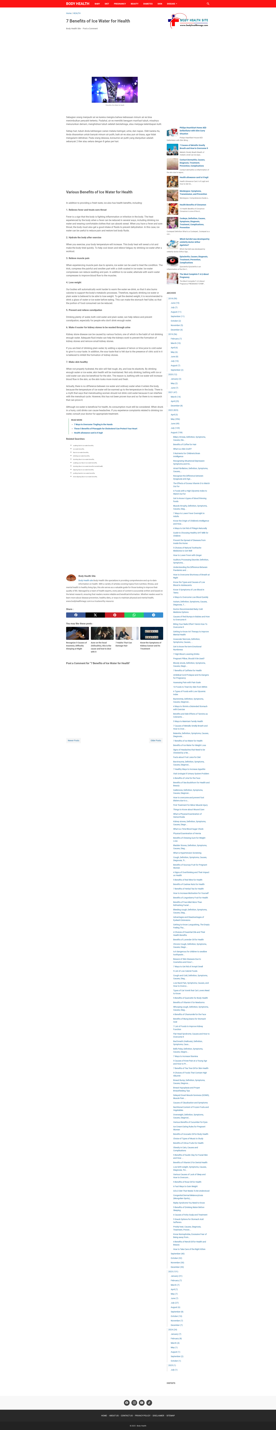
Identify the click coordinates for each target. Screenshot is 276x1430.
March (176, 343)
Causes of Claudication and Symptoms (190, 1103)
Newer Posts (73, 740)
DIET (107, 4)
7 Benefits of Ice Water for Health (188, 741)
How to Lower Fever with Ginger (187, 555)
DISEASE (171, 4)
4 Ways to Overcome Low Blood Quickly (190, 597)
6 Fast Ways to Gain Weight (185, 1186)
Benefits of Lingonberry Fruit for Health (190, 898)
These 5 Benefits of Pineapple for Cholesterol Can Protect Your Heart (105, 428)
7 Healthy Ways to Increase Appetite (189, 769)
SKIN (160, 4)
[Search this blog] (208, 3)
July (174, 307)
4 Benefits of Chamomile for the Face (189, 1014)
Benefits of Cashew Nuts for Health (189, 884)
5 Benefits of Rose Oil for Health (187, 1182)
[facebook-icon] (127, 1403)
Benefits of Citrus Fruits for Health (188, 1143)
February (176, 339)
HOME (104, 1415)
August (176, 312)
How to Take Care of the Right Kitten (189, 1249)
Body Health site (85, 580)
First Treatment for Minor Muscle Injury (190, 805)
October (176, 321)
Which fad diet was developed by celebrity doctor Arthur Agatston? (194, 242)
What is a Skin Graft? (182, 449)
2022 (173, 410)
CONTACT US (127, 1415)
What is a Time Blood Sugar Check (188, 829)
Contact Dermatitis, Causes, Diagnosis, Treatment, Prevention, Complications (192, 163)
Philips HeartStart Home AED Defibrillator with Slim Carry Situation (193, 130)
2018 (172, 298)
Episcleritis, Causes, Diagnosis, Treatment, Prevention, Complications (194, 259)
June (175, 303)
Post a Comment (90, 28)
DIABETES (148, 4)
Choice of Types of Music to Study (188, 1138)
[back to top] (270, 1423)
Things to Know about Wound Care (188, 809)
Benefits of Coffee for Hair (184, 444)
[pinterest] (114, 615)
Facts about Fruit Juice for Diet (187, 757)
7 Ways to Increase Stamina (185, 1056)
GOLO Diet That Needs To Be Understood (191, 1191)
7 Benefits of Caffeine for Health (187, 670)
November (177, 325)
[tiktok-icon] (149, 1403)
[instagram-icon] (134, 1403)
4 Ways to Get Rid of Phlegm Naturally (190, 528)
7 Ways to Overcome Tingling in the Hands (93, 424)
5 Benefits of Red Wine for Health (187, 880)
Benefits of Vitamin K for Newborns (189, 1002)
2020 (172, 374)
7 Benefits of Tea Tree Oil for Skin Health (190, 1068)
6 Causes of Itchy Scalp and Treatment (190, 1215)
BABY (97, 4)
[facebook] (76, 615)
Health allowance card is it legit (88, 433)
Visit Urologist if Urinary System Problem (191, 773)
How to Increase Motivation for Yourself (191, 893)
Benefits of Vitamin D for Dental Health (190, 1162)
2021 (172, 392)
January (176, 379)
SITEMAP (170, 1415)
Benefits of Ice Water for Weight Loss (189, 745)
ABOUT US (114, 1415)
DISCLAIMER (158, 1415)
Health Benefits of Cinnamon (193, 205)
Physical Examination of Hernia (187, 833)
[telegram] (153, 615)
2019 (172, 334)
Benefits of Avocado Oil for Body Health (190, 1134)
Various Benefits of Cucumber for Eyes (190, 1122)
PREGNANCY (120, 4)
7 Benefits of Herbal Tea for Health (188, 889)
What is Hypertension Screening (187, 853)
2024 (172, 1329)
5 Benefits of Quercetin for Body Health (190, 998)
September (178, 316)
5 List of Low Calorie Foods (185, 971)
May (174, 352)
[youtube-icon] (142, 1403)
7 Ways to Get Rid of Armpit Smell (188, 966)
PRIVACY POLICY (142, 1415)
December (177, 330)
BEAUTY (134, 4)
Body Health (77, 4)
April (174, 347)
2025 (172, 1365)
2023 (173, 1271)
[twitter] (95, 615)
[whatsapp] (134, 615)
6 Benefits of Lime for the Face (186, 778)
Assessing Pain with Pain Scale (187, 682)
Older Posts (156, 740)
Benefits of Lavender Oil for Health (188, 939)
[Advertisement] (114, 54)
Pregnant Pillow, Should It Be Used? (189, 658)
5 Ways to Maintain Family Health (188, 721)
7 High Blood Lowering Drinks (186, 654)
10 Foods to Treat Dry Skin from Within (190, 687)
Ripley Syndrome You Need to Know (189, 1203)
